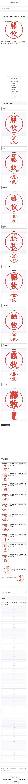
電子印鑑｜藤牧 (14, 81)
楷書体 (13, 83)
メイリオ (14, 93)
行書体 (13, 85)
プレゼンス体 (15, 95)
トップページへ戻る (7, 779)
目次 (12, 78)
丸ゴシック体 (15, 91)
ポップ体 (14, 97)
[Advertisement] (14, 61)
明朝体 (13, 89)
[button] (26, 8)
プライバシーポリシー (21, 779)
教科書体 (14, 87)
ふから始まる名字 (6, 425)
